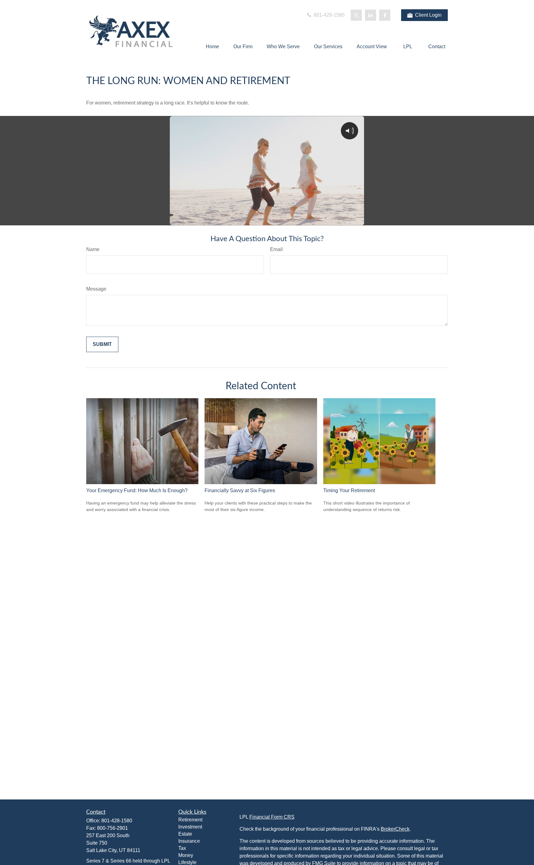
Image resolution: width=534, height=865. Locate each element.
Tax (182, 848)
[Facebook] (384, 15)
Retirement (190, 819)
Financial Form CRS (272, 817)
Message (96, 289)
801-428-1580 (328, 15)
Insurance (189, 841)
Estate (185, 834)
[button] (212, 46)
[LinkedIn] (370, 15)
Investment (190, 826)
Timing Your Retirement (349, 490)
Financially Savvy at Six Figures (240, 490)
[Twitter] (356, 15)
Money (185, 855)
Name (93, 249)
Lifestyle (187, 862)
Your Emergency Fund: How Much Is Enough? (137, 490)
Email (276, 249)
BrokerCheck (395, 829)
